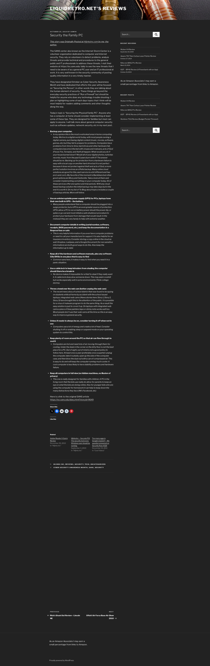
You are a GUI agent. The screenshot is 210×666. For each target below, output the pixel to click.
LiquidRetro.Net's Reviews (88, 8)
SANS (91, 467)
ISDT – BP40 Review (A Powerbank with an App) (139, 69)
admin (73, 32)
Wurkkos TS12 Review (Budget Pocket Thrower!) (139, 119)
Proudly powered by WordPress (61, 660)
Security (79, 464)
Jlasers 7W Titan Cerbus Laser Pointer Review (138, 56)
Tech (87, 464)
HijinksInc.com (91, 41)
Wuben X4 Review (127, 49)
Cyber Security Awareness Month (70, 467)
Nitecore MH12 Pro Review (130, 63)
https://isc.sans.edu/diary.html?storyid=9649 (72, 399)
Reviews (69, 464)
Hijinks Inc (58, 464)
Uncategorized (98, 464)
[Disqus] (82, 503)
